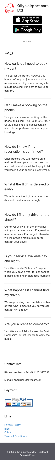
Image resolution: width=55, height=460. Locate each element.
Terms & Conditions (15, 436)
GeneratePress (27, 455)
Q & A (7, 432)
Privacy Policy (12, 424)
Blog (7, 428)
